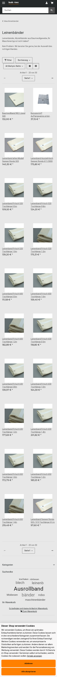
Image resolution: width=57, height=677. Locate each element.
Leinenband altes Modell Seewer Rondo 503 (13, 159)
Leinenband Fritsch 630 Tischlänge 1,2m (12, 430)
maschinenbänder (35, 599)
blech (20, 582)
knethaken (23, 579)
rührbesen (34, 579)
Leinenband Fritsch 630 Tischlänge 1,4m (41, 430)
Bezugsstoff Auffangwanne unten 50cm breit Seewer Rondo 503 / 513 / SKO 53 (42, 115)
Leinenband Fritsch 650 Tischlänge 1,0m (12, 475)
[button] (46, 3)
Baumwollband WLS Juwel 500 (13, 114)
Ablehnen (28, 663)
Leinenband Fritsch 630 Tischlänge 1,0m (41, 385)
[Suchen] (51, 10)
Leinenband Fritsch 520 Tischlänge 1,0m (12, 250)
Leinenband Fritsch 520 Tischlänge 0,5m (12, 204)
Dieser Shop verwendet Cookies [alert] (18, 626)
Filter (9, 60)
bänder (28, 594)
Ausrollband (28, 589)
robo (41, 595)
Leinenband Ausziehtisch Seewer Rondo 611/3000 (42, 159)
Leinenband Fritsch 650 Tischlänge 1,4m (12, 520)
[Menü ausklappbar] (3, 1)
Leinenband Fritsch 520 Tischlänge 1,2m (41, 250)
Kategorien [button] (7, 565)
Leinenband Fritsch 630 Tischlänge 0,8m (12, 385)
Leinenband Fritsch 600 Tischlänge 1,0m (41, 295)
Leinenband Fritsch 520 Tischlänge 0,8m (41, 204)
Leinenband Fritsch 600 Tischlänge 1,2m (12, 340)
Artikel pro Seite (13, 66)
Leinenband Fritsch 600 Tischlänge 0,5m (12, 295)
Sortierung (23, 60)
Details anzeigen (34, 656)
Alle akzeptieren (28, 672)
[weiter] (52, 78)
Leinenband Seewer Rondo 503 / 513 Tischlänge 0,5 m (43, 520)
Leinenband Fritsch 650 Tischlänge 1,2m (41, 475)
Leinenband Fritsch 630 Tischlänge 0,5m (41, 340)
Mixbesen (12, 594)
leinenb (38, 583)
